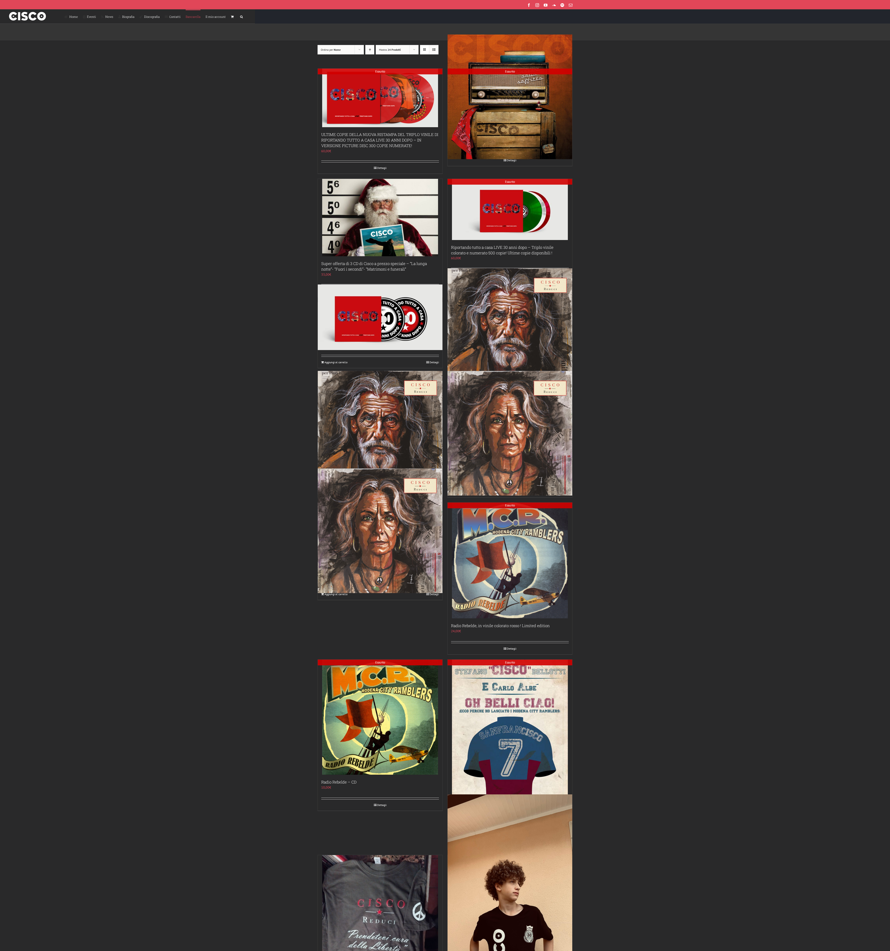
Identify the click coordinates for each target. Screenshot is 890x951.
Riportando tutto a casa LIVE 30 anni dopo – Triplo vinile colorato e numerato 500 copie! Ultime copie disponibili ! (502, 250)
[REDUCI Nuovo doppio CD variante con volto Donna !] (510, 433)
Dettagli (382, 168)
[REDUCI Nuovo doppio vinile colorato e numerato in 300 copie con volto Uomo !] (510, 330)
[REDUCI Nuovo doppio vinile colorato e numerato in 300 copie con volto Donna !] (380, 530)
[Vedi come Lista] (433, 49)
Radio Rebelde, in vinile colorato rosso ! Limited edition (500, 625)
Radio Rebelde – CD (338, 782)
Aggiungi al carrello (335, 362)
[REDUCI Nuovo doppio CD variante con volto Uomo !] (380, 433)
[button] (241, 16)
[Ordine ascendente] (369, 49)
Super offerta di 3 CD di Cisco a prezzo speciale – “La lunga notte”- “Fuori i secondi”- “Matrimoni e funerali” (374, 266)
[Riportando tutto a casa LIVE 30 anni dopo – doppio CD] (380, 317)
